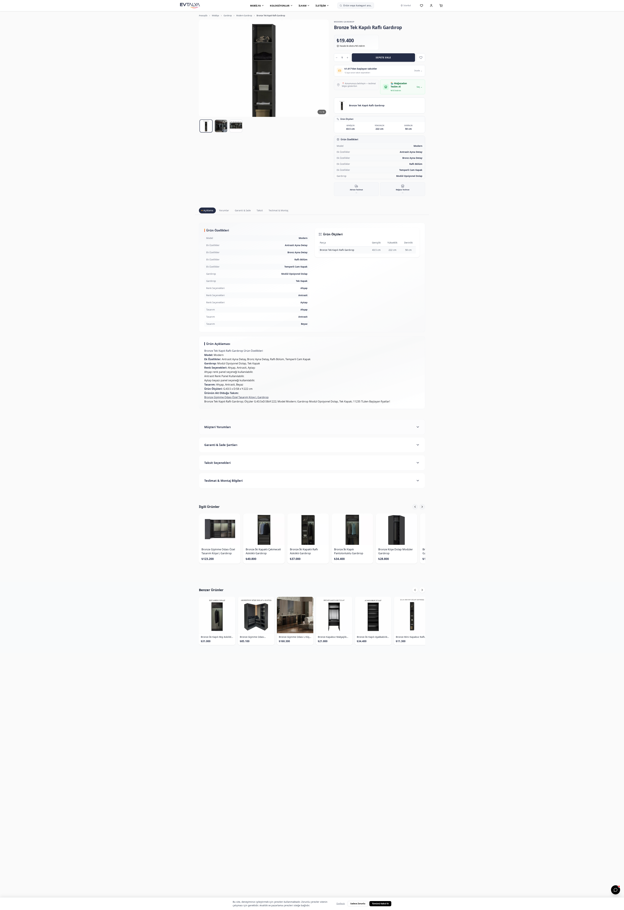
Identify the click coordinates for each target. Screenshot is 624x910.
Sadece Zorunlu (357, 903)
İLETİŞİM (321, 5)
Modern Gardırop (244, 15)
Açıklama (208, 210)
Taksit (260, 210)
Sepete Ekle (383, 57)
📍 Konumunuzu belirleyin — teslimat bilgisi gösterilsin (359, 84)
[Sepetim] (441, 5)
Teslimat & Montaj (278, 210)
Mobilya (215, 15)
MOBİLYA (255, 5)
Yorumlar (224, 210)
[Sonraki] (422, 507)
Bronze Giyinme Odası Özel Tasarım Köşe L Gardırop (236, 397)
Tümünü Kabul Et (380, 903)
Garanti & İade (243, 210)
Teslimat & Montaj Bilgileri (223, 481)
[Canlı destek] (615, 889)
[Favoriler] (421, 5)
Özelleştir (340, 903)
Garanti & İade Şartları (220, 445)
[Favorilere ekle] (421, 57)
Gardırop (228, 15)
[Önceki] (415, 507)
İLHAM (303, 5)
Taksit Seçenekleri (217, 463)
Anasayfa (203, 15)
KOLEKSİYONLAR (280, 5)
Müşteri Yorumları (217, 427)
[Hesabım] (431, 5)
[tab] (206, 125)
